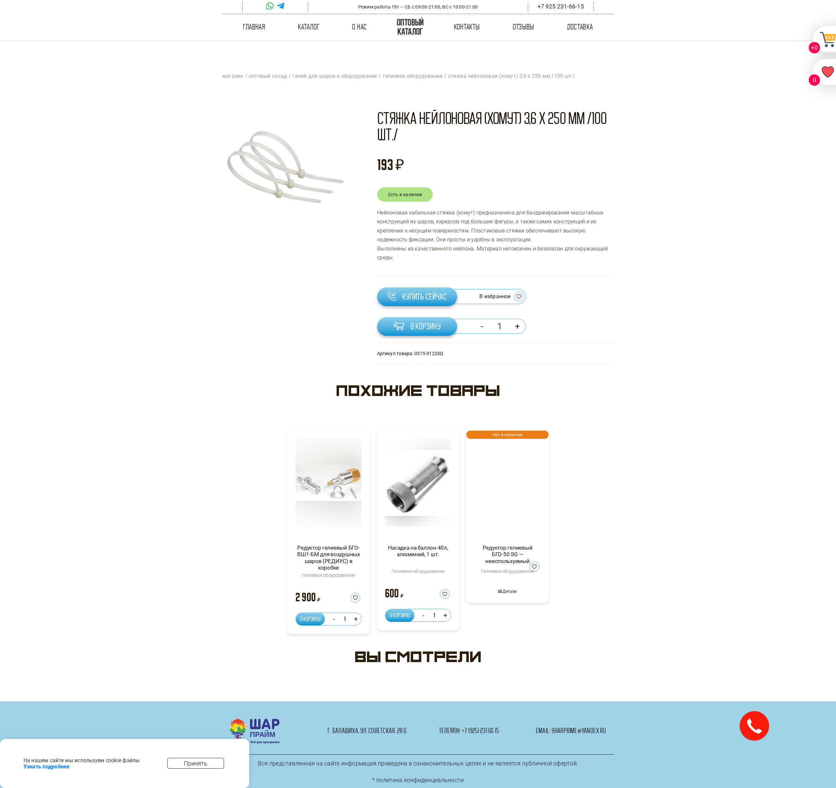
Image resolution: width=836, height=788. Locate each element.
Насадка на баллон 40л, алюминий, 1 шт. (418, 550)
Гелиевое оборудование (328, 575)
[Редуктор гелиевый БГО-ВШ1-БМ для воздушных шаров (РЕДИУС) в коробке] (328, 485)
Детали (510, 591)
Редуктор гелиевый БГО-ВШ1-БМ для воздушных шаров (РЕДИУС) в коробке (328, 557)
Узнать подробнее (47, 766)
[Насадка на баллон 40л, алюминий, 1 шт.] (418, 485)
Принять (195, 763)
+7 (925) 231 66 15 (480, 730)
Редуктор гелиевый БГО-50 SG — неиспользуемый (508, 554)
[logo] (254, 721)
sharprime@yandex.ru (579, 730)
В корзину (425, 326)
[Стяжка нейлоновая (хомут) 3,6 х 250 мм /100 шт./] (284, 169)
